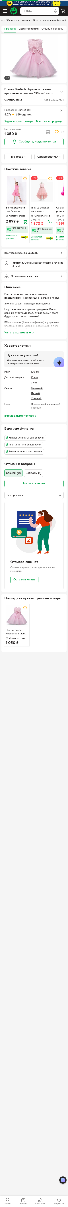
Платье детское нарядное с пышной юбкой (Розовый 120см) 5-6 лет (40, 210)
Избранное (59, 1204)
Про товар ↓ (18, 157)
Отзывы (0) (13, 473)
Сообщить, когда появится (37, 141)
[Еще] (61, 91)
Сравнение (40, 1204)
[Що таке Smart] (24, 237)
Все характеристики (20, 415)
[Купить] (25, 222)
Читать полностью (19, 332)
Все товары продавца (49, 121)
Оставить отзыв (24, 579)
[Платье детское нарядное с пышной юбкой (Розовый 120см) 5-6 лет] (42, 190)
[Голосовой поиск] (55, 11)
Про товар (10, 29)
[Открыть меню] (5, 11)
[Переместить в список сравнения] (48, 132)
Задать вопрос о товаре (18, 121)
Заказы (23, 1204)
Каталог (7, 1204)
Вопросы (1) (33, 473)
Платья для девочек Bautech (50, 21)
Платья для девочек (19, 21)
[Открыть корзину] (63, 11)
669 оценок (24, 114)
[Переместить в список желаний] (56, 132)
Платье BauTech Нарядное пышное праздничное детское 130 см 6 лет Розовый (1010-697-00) (17, 632)
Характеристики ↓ (49, 157)
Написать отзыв (34, 483)
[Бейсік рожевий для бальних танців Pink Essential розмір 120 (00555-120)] (17, 190)
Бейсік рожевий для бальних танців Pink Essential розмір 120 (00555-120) (15, 210)
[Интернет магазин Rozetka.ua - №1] (13, 11)
